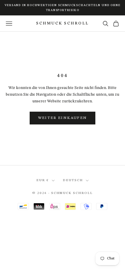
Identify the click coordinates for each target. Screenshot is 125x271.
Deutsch (73, 180)
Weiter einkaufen (62, 118)
